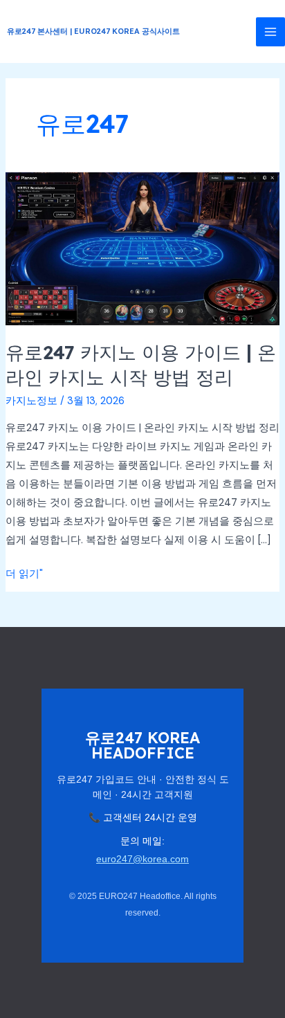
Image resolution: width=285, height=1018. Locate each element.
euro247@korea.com (142, 858)
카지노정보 (31, 401)
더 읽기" (24, 575)
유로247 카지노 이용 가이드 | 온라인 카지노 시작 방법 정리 (141, 364)
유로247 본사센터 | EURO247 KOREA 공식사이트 (93, 31)
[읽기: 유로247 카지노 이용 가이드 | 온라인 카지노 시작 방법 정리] (142, 248)
